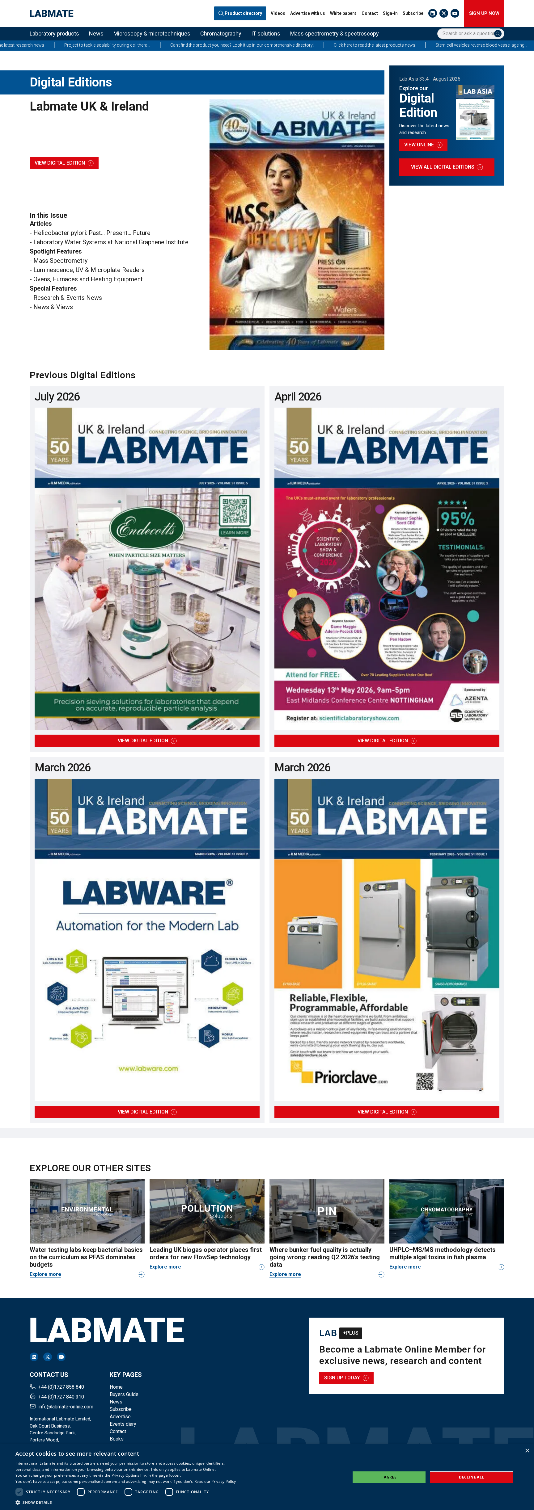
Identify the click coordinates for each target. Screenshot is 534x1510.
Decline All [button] (471, 1477)
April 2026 (297, 396)
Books (117, 1439)
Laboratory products (54, 33)
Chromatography (220, 33)
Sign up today (342, 1378)
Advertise (120, 1417)
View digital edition (60, 163)
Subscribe (413, 13)
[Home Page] (52, 13)
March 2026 (63, 767)
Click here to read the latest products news (275, 45)
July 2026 (57, 396)
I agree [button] (388, 1477)
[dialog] (267, 1477)
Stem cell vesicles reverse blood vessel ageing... (381, 45)
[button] (125, 1502)
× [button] (527, 1451)
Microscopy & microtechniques (151, 33)
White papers (343, 13)
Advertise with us (307, 13)
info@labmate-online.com (65, 1407)
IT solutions (265, 33)
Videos (278, 13)
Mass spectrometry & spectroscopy (334, 33)
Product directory (243, 13)
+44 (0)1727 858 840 (61, 1387)
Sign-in (390, 13)
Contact (370, 13)
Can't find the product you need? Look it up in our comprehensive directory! (142, 45)
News (96, 33)
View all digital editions (442, 167)
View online (419, 145)
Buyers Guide (124, 1394)
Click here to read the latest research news (487, 45)
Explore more (45, 1274)
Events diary (123, 1424)
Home (116, 1387)
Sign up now (484, 13)
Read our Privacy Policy (215, 1481)
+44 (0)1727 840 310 (61, 1397)
